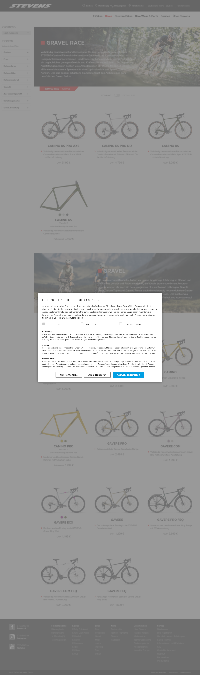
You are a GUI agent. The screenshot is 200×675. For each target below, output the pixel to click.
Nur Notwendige (69, 374)
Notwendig (53, 324)
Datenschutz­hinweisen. (72, 318)
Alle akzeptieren (97, 374)
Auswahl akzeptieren (128, 374)
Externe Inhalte (134, 324)
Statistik (90, 324)
